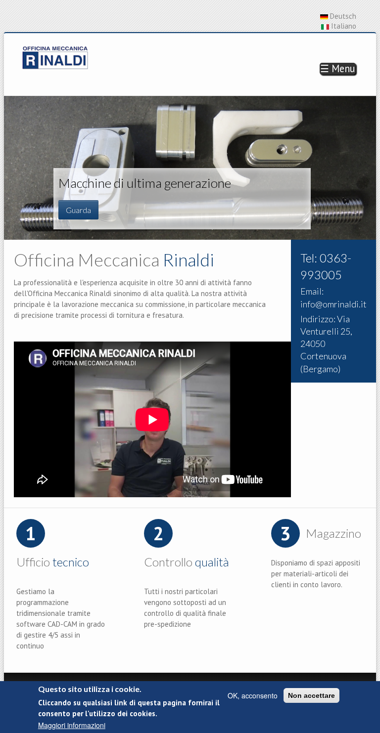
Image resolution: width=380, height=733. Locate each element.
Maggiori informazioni (71, 725)
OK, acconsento (253, 695)
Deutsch (342, 16)
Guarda (78, 210)
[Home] (55, 56)
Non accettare (311, 695)
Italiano (342, 26)
